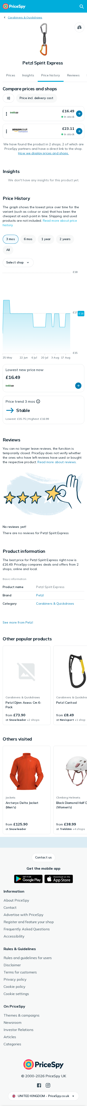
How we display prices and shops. (43, 153)
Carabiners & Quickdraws (25, 17)
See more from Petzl (18, 622)
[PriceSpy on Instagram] (48, 1085)
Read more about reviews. (57, 462)
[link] (27, 685)
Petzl (40, 595)
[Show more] (6, 113)
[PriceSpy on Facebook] (39, 1085)
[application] (43, 316)
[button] (8, 98)
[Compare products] (79, 27)
